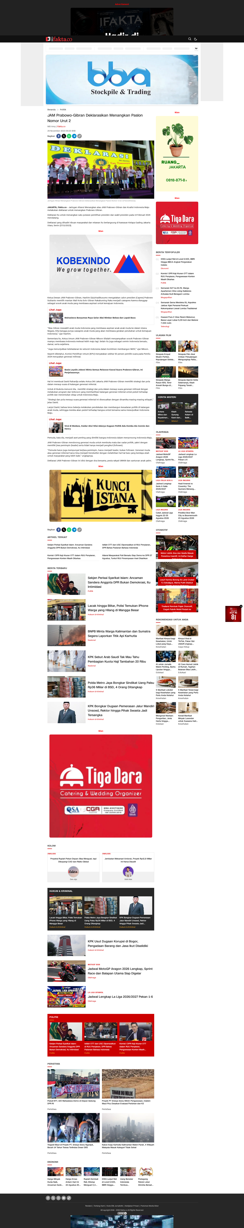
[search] (190, 39)
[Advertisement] (32, 63)
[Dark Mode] (195, 39)
